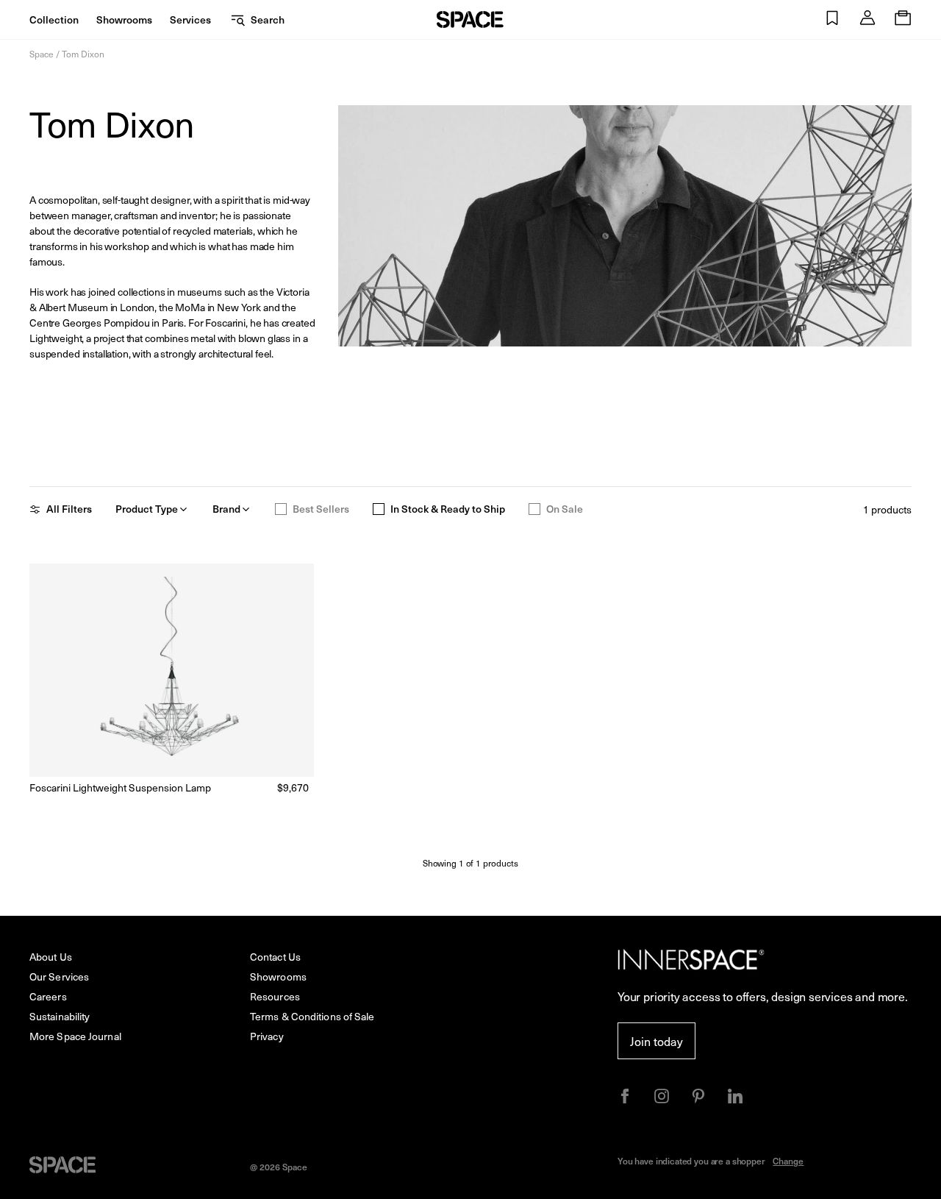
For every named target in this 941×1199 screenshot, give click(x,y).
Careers (48, 996)
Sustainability (59, 1016)
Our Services (59, 976)
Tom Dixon (83, 53)
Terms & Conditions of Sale (312, 1016)
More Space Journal (75, 1036)
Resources (275, 996)
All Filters (69, 509)
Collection (54, 19)
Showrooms (124, 19)
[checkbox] (281, 509)
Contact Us (275, 956)
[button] (832, 19)
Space (41, 53)
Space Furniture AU (470, 19)
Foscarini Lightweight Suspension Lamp (120, 787)
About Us (50, 956)
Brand (226, 509)
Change (788, 1160)
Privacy (267, 1036)
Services (190, 19)
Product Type (146, 509)
